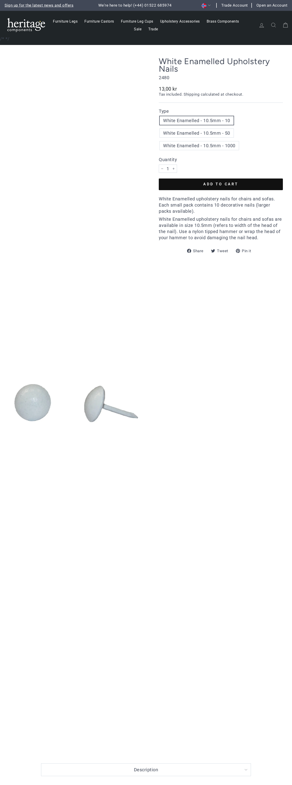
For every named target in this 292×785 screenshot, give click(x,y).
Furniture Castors (99, 21)
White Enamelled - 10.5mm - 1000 (199, 145)
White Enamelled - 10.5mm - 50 (196, 133)
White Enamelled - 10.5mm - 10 (196, 120)
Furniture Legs (65, 21)
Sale (137, 29)
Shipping (192, 94)
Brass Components (223, 21)
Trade (153, 29)
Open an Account (272, 5)
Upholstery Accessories (180, 21)
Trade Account (234, 5)
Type (164, 111)
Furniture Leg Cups (137, 21)
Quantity (168, 159)
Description (146, 769)
